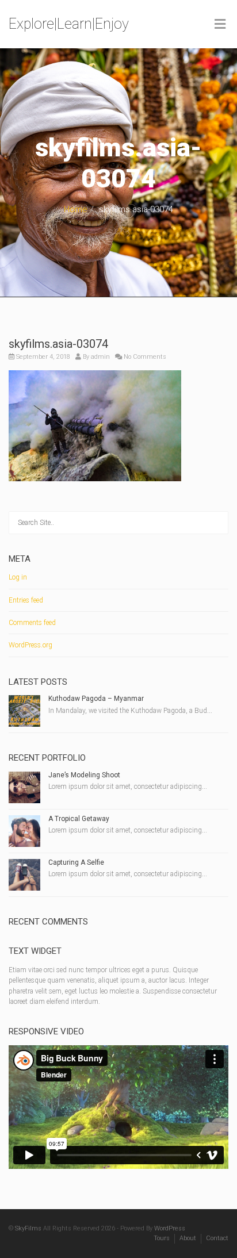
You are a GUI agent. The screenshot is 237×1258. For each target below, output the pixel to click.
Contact (217, 1238)
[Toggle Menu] (220, 24)
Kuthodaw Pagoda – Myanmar (96, 699)
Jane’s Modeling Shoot (84, 775)
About (187, 1238)
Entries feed (26, 600)
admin (100, 356)
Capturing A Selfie (76, 862)
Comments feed (32, 623)
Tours (162, 1238)
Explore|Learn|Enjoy (69, 24)
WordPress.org (30, 645)
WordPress (169, 1228)
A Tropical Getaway (78, 819)
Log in (18, 577)
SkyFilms (28, 1228)
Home (75, 209)
